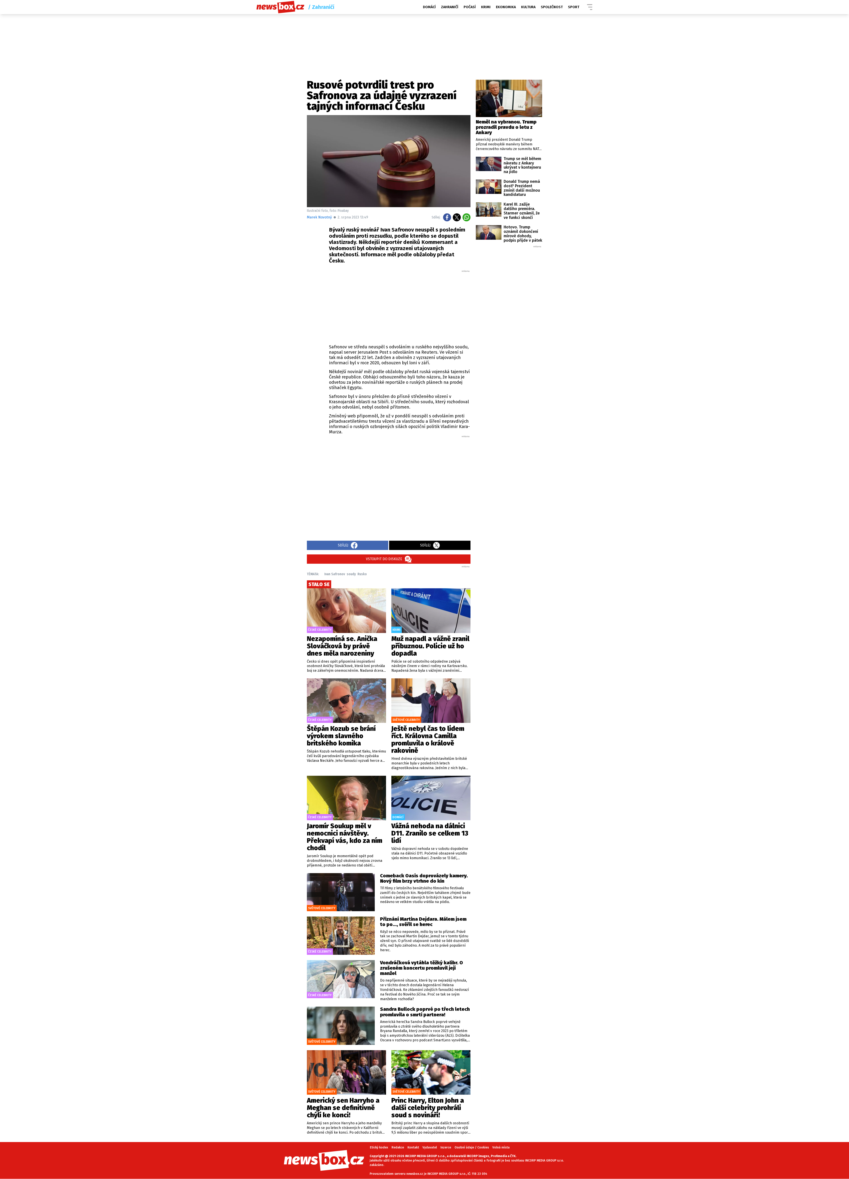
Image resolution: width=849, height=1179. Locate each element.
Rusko (362, 574)
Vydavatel (430, 1147)
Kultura (528, 7)
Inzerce (445, 1147)
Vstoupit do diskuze (384, 559)
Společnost (552, 7)
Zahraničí (449, 7)
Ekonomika (506, 7)
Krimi (486, 7)
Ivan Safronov (334, 574)
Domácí (429, 7)
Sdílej (343, 545)
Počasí (470, 7)
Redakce (398, 1147)
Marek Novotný (319, 217)
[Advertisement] (400, 306)
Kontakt (413, 1147)
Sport (573, 7)
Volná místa (501, 1147)
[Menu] (590, 7)
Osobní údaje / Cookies (472, 1147)
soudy (351, 574)
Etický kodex (379, 1147)
